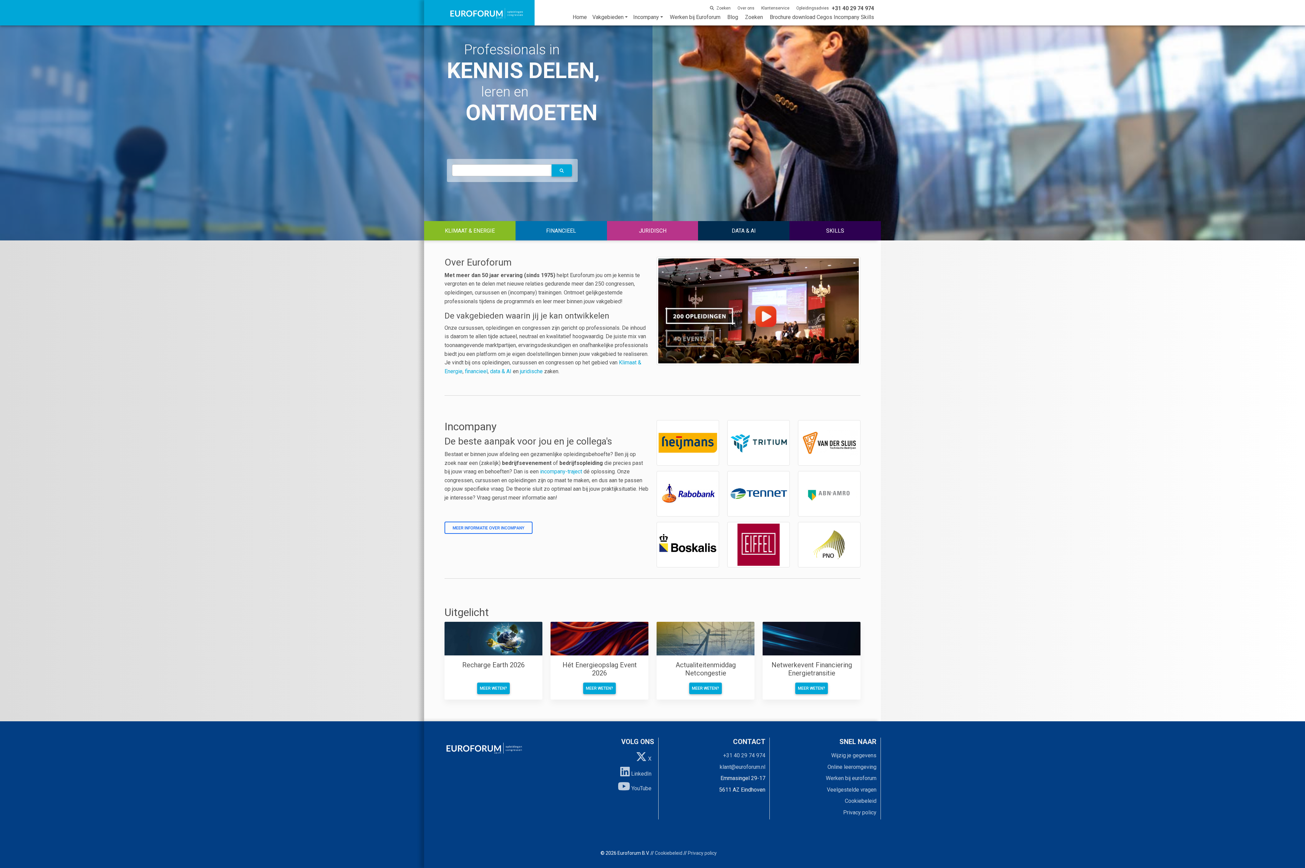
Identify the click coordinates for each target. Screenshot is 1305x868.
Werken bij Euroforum (695, 17)
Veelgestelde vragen (851, 789)
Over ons (745, 8)
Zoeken (754, 17)
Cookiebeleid (860, 801)
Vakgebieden (608, 17)
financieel (476, 371)
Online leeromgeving (852, 767)
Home (580, 17)
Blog (732, 17)
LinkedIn (640, 774)
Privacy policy (859, 812)
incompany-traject (561, 471)
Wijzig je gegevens (853, 755)
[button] (562, 170)
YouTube (640, 788)
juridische (531, 371)
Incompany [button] (646, 17)
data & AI (501, 371)
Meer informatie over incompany (488, 528)
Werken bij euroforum (851, 778)
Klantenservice (775, 8)
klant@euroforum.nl (742, 767)
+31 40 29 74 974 (744, 755)
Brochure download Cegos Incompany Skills (822, 17)
